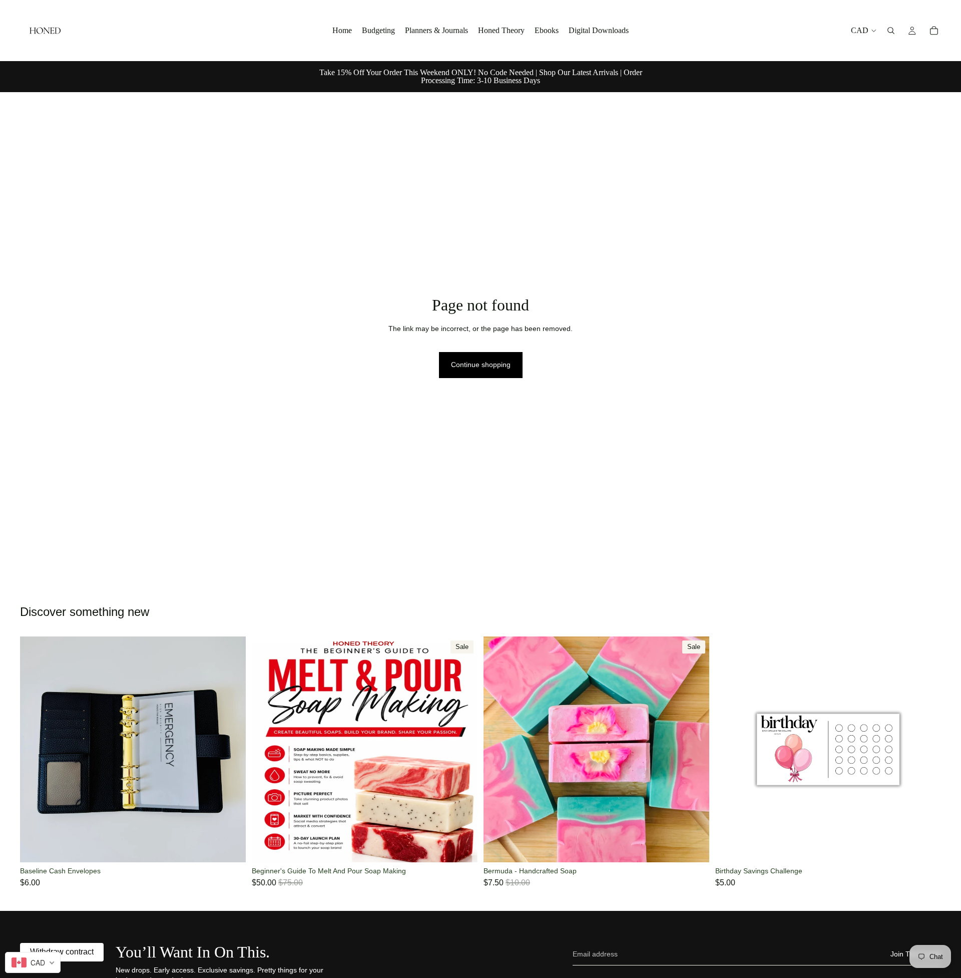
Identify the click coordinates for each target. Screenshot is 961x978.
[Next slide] (231, 750)
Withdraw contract (62, 951)
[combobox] (33, 962)
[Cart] (934, 31)
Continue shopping (481, 365)
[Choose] (925, 847)
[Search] (891, 31)
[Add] (230, 847)
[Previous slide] (35, 750)
